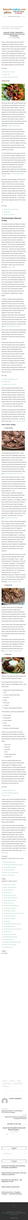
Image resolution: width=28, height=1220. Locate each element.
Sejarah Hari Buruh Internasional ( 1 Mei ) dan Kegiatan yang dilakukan (14, 1173)
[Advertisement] (14, 1016)
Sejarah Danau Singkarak (10, 934)
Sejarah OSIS (7, 74)
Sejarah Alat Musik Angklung (11, 793)
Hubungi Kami (8, 1213)
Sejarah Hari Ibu (8, 892)
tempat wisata (6, 1086)
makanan (12, 1080)
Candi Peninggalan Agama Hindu (12, 650)
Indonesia (7, 26)
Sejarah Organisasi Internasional (10, 1186)
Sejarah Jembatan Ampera (18, 421)
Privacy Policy (14, 1213)
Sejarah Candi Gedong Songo (11, 872)
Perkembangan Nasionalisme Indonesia (13, 864)
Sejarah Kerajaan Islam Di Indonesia (12, 929)
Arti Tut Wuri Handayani (10, 916)
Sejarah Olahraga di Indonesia (11, 77)
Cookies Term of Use (14, 1214)
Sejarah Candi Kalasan (13, 125)
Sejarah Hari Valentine (9, 72)
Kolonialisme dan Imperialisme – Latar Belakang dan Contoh (12, 1180)
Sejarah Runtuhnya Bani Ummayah (13, 473)
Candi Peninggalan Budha (13, 581)
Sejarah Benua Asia (8, 947)
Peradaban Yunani (8, 939)
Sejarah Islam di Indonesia (10, 517)
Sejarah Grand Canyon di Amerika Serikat (14, 913)
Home (3, 26)
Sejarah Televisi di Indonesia (11, 897)
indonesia (5, 1080)
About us (3, 1213)
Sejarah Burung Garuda (9, 790)
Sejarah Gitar (7, 795)
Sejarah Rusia (7, 921)
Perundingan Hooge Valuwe (10, 937)
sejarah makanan (18, 1083)
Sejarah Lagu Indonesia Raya (11, 379)
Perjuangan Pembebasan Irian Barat (12, 942)
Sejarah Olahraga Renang (10, 887)
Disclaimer (24, 1213)
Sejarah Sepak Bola (8, 890)
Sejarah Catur (7, 381)
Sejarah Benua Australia (9, 910)
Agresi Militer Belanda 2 (10, 926)
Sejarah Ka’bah (7, 931)
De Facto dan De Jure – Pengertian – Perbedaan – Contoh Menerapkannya (12, 1192)
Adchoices (20, 1213)
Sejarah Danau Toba (9, 903)
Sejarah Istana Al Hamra (9, 908)
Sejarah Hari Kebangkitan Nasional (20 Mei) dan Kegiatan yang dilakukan (13, 1166)
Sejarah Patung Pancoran (10, 895)
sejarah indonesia (7, 1083)
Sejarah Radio (10, 267)
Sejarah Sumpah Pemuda (10, 867)
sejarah (19, 1080)
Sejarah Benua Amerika (9, 918)
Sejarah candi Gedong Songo (11, 209)
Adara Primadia (16, 37)
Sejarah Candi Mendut (9, 214)
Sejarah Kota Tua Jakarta (10, 384)
